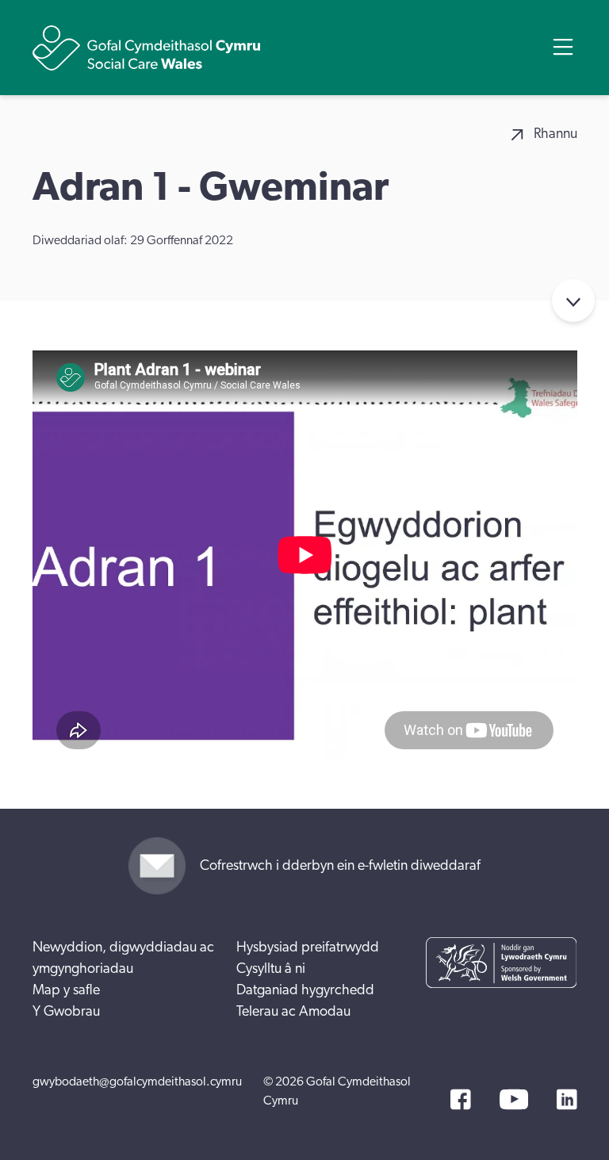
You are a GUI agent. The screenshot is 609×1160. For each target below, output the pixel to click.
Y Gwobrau (66, 1012)
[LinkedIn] (567, 1099)
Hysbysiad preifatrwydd (307, 947)
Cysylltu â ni (270, 969)
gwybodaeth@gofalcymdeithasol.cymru (137, 1081)
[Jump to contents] (573, 300)
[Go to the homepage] (147, 48)
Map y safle (66, 990)
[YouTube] (514, 1099)
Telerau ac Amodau (293, 1012)
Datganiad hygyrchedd (305, 990)
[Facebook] (460, 1099)
